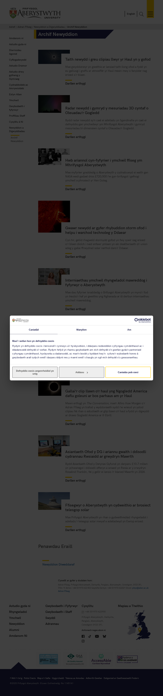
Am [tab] (129, 329)
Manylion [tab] (81, 329)
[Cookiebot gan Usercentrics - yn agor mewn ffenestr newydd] (137, 320)
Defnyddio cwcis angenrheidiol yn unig (35, 372)
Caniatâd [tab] (34, 329)
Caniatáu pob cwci (128, 372)
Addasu (79, 372)
